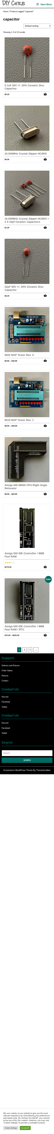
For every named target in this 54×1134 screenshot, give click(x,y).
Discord (5, 697)
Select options (46, 360)
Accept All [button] (25, 1128)
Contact (5, 681)
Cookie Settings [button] (11, 1128)
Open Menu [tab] (46, 4)
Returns (5, 675)
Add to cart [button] (46, 94)
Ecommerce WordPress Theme (18, 770)
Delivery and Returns (11, 665)
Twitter (4, 707)
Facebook (6, 702)
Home (5, 11)
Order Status (7, 670)
